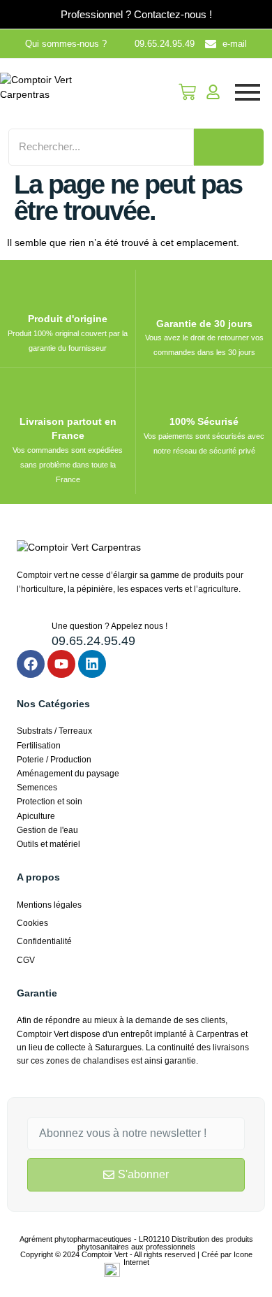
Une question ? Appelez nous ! (109, 626)
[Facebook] (31, 664)
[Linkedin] (92, 664)
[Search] (229, 147)
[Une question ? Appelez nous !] (29, 632)
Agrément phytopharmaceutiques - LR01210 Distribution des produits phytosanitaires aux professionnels (136, 1243)
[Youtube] (61, 664)
